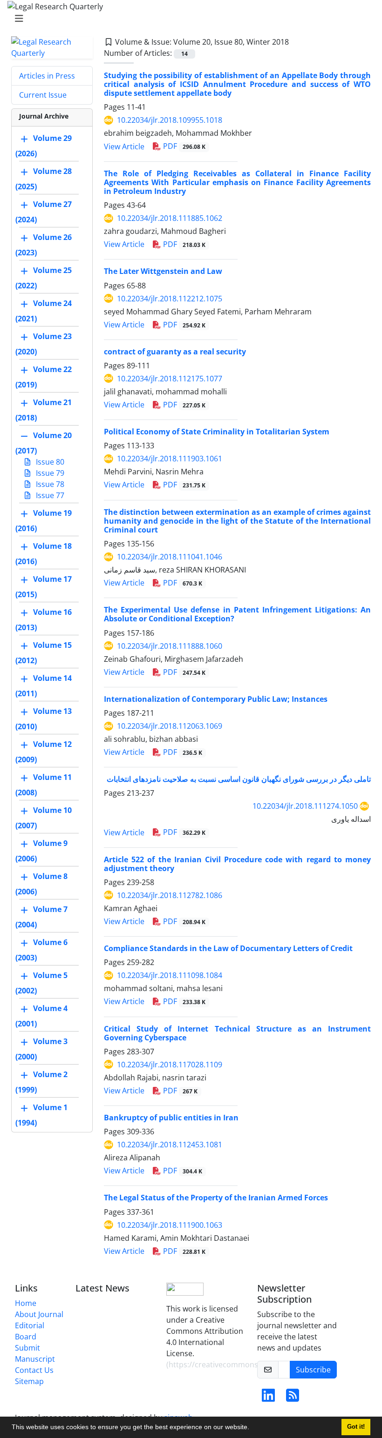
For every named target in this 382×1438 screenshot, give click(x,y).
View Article (124, 146)
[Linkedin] (268, 1398)
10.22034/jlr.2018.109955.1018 (169, 120)
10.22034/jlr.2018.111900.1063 (169, 1225)
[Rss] (292, 1398)
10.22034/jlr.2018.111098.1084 (169, 975)
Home (25, 1303)
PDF (183, 146)
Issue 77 (49, 495)
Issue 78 (49, 484)
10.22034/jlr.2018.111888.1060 (169, 646)
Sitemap (29, 1381)
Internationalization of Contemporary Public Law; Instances (215, 699)
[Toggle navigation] (188, 18)
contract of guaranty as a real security (175, 351)
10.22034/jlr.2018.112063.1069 (169, 726)
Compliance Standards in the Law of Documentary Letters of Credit (228, 948)
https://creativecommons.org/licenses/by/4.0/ (249, 1364)
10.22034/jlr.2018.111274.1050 (305, 806)
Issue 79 (49, 473)
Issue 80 (49, 462)
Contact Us (34, 1370)
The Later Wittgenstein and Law (163, 271)
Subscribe (313, 1370)
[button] (252, 1428)
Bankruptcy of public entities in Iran (171, 1117)
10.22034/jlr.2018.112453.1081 (169, 1144)
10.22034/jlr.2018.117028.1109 (169, 1064)
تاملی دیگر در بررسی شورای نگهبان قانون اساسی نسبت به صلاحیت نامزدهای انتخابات (239, 779)
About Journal (39, 1314)
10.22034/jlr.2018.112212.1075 (169, 298)
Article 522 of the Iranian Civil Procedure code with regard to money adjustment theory (237, 863)
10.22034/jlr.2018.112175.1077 (169, 378)
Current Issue (43, 95)
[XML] (296, 42)
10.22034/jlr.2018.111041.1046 (169, 557)
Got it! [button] (356, 1427)
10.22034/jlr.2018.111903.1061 (169, 458)
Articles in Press (47, 76)
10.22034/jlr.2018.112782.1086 (169, 895)
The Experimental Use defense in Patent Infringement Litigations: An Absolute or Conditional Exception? (237, 614)
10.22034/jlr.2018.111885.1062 (169, 218)
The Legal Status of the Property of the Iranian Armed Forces (216, 1197)
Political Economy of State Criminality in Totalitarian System (216, 431)
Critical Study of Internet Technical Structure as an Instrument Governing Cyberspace (237, 1033)
